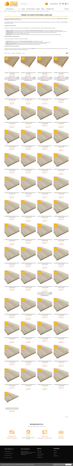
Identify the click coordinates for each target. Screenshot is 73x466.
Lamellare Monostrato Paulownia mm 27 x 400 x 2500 (61, 338)
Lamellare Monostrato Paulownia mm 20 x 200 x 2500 (44, 193)
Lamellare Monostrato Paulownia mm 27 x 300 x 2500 (11, 338)
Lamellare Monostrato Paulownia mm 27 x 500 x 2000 (28, 362)
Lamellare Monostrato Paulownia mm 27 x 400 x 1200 (28, 338)
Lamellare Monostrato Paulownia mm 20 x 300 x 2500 (28, 217)
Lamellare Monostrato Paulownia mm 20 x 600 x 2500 (44, 264)
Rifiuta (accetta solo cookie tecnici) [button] (59, 464)
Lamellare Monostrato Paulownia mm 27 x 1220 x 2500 (44, 287)
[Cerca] (46, 4)
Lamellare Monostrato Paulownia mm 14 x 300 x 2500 (11, 123)
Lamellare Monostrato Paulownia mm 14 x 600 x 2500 (28, 170)
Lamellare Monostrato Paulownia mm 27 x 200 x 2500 (28, 315)
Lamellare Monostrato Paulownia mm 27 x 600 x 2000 (11, 385)
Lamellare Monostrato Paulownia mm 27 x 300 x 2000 (61, 315)
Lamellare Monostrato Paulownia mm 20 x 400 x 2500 (11, 240)
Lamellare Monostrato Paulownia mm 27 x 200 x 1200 (61, 287)
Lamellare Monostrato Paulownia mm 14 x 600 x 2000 (11, 170)
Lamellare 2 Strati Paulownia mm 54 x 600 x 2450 (61, 73)
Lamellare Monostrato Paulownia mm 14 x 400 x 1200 (28, 123)
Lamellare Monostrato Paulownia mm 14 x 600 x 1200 (61, 146)
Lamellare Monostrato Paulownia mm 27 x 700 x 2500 (44, 385)
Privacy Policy (39, 450)
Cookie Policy (39, 452)
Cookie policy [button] (27, 464)
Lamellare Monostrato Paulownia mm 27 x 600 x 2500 (28, 385)
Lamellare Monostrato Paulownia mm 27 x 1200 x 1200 (28, 287)
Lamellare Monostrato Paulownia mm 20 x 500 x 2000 (44, 240)
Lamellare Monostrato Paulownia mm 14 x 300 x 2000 (61, 99)
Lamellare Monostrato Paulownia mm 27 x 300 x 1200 (44, 315)
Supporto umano (39, 455)
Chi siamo (55, 450)
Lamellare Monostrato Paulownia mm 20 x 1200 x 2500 (61, 170)
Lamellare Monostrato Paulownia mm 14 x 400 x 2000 (44, 123)
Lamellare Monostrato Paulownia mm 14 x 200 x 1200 (28, 99)
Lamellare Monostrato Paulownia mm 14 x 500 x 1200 (11, 146)
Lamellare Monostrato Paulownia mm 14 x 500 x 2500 (44, 146)
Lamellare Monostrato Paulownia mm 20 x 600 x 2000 (28, 264)
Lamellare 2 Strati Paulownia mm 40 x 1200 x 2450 (11, 73)
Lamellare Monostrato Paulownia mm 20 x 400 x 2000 (61, 217)
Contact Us (55, 452)
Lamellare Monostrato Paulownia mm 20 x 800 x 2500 (11, 287)
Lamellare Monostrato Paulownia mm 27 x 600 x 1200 (61, 362)
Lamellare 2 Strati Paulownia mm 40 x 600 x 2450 (28, 73)
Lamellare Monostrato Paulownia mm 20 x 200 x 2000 (28, 193)
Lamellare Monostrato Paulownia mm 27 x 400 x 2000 (44, 338)
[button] (60, 4)
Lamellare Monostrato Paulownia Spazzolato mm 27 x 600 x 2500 (11, 408)
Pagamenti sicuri (39, 457)
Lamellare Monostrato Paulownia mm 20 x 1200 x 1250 (44, 170)
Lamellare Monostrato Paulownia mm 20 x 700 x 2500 (61, 264)
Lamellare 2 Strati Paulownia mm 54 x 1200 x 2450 (44, 73)
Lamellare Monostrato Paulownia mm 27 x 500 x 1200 (11, 362)
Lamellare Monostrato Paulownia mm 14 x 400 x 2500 (61, 123)
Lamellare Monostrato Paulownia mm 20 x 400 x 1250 (44, 217)
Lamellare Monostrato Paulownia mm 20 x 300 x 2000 (11, 217)
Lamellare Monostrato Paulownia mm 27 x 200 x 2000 (11, 315)
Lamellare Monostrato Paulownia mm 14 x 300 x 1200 (44, 99)
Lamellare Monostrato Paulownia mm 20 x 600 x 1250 (11, 264)
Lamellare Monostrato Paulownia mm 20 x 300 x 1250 (61, 193)
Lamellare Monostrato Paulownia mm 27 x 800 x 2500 (61, 385)
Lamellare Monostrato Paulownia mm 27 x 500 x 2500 (44, 362)
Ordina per (13, 53)
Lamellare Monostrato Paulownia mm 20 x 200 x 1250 (11, 193)
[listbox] (19, 53)
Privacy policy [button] (32, 464)
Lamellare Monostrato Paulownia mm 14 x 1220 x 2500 (11, 99)
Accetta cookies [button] (68, 464)
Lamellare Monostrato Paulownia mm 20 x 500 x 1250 (28, 240)
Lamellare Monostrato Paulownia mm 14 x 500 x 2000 (28, 146)
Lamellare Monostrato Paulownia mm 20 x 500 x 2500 (61, 240)
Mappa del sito (56, 455)
